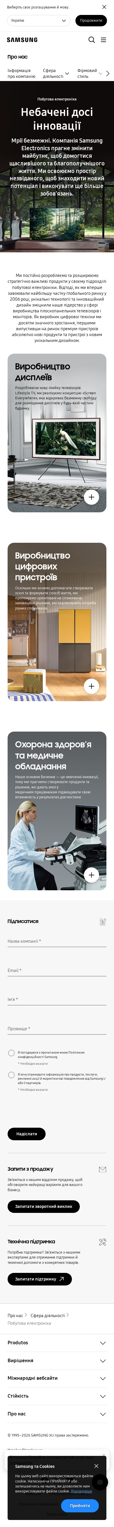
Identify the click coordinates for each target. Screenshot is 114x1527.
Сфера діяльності (53, 73)
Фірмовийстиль (87, 73)
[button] (92, 40)
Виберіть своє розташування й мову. (38, 7)
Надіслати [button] (26, 1133)
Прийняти (80, 1505)
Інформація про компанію (21, 73)
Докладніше (81, 1491)
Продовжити (91, 20)
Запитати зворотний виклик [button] (43, 1206)
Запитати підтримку (35, 1279)
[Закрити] (104, 1455)
